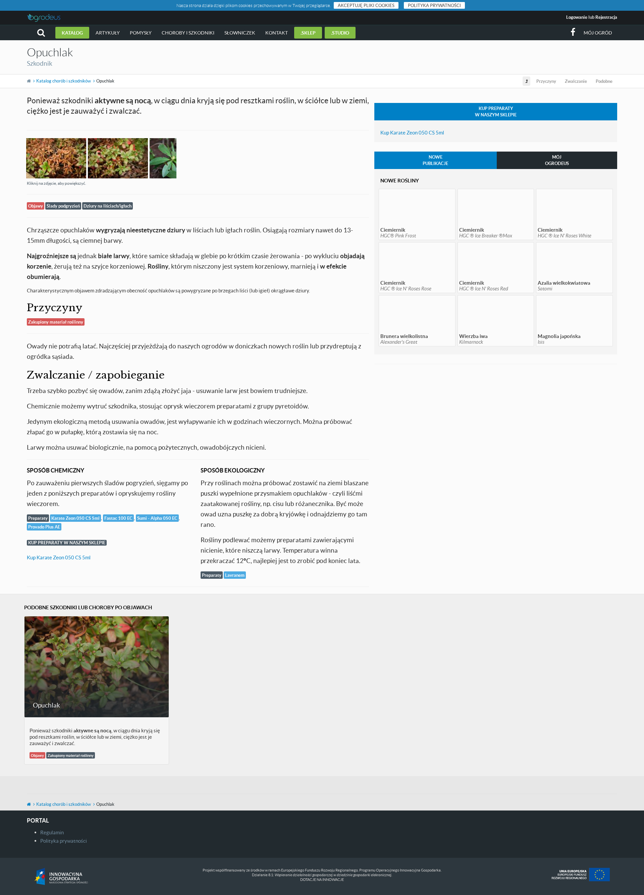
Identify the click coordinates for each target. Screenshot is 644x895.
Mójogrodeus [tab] (557, 160)
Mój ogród (598, 33)
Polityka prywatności (434, 5)
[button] (41, 32)
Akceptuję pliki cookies (366, 5)
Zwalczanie (576, 81)
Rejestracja (606, 17)
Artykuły (108, 33)
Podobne (604, 81)
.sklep (308, 33)
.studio (340, 33)
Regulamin (52, 832)
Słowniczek (239, 33)
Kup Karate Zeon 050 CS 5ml (59, 557)
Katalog (72, 33)
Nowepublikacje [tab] (435, 160)
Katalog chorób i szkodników (63, 80)
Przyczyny (546, 81)
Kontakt (276, 33)
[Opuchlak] (56, 158)
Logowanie (576, 17)
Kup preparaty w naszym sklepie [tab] (496, 111)
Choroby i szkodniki (188, 33)
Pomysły (141, 33)
